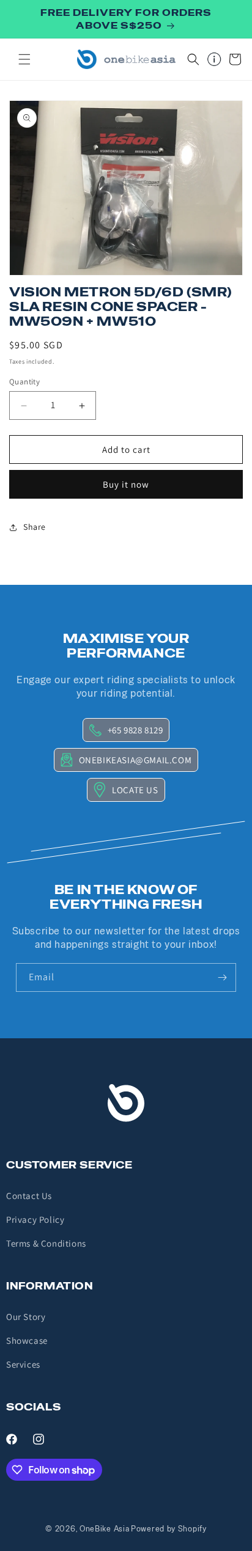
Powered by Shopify (169, 1529)
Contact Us (29, 1195)
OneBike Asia (104, 1529)
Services (23, 1364)
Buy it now (126, 484)
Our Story (25, 1316)
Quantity (24, 381)
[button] (24, 59)
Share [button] (34, 526)
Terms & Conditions (46, 1243)
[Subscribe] (222, 977)
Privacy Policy (35, 1219)
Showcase (27, 1340)
